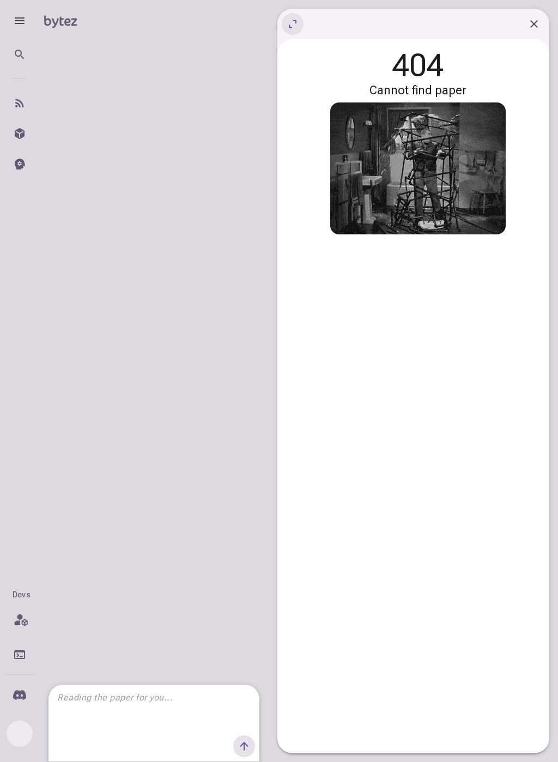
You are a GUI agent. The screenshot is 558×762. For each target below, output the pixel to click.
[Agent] (19, 164)
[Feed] (19, 103)
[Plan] (19, 619)
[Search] (19, 54)
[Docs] (19, 654)
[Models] (19, 133)
